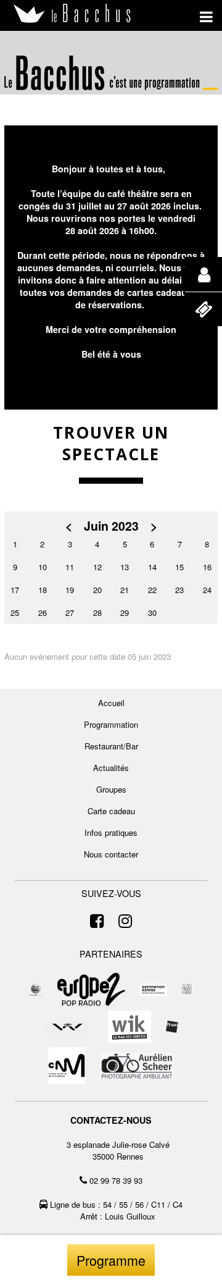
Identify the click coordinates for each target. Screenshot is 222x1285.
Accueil (111, 703)
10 (42, 567)
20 (97, 590)
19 (69, 590)
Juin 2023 (111, 526)
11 (69, 567)
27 (69, 612)
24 (207, 590)
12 (97, 567)
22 (152, 590)
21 (124, 590)
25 (14, 612)
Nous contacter (111, 854)
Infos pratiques (111, 832)
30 (152, 612)
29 (124, 612)
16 (207, 567)
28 (97, 612)
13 (124, 567)
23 (179, 590)
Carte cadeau (111, 811)
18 (42, 590)
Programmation (111, 724)
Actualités (111, 767)
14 (152, 567)
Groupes (111, 789)
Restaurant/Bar (111, 746)
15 (179, 567)
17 (14, 590)
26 (42, 612)
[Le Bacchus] (72, 14)
